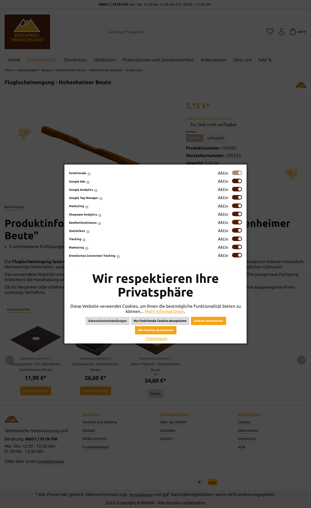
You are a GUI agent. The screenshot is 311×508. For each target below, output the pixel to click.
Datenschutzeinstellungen (107, 320)
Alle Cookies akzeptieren (156, 330)
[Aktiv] (237, 172)
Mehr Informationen (164, 311)
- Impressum (155, 338)
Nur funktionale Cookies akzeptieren (160, 320)
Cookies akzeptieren (208, 320)
